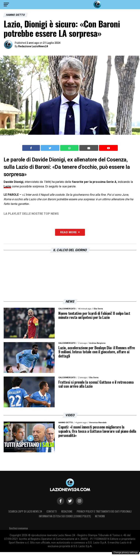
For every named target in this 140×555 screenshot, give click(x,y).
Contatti (51, 511)
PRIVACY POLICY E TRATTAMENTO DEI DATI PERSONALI (104, 511)
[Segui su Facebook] (60, 501)
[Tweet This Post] (50, 148)
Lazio (7, 186)
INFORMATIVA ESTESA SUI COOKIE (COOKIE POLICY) (65, 516)
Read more (68, 232)
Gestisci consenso (18, 528)
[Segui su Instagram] (79, 501)
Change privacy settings (125, 552)
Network (100, 516)
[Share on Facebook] (31, 148)
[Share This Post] (69, 148)
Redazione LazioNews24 (33, 46)
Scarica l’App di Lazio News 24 (25, 511)
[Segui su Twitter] (70, 501)
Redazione (66, 511)
